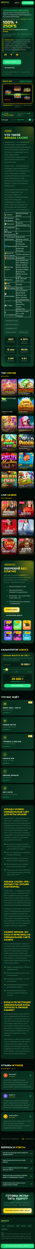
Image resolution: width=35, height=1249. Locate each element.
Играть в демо (12, 610)
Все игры (5, 376)
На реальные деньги (14, 615)
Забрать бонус (11, 62)
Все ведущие (6, 498)
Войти (17, 3)
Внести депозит (17, 685)
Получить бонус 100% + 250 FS (17, 1210)
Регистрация (27, 3)
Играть (29, 1242)
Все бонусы (9, 68)
